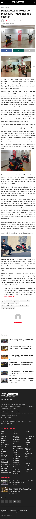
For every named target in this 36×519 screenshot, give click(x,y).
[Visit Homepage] (18, 2)
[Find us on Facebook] (2, 501)
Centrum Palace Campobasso (10, 305)
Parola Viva (16, 460)
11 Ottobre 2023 (18, 20)
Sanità (26, 434)
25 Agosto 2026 (13, 382)
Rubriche (27, 431)
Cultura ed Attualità (4, 456)
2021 (2, 434)
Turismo (27, 461)
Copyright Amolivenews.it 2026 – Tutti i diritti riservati (14, 510)
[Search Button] (34, 2)
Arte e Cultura (5, 444)
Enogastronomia (6, 472)
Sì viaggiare (28, 438)
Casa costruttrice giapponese (10, 303)
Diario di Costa (5, 464)
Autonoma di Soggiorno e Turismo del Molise (17, 301)
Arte (2, 442)
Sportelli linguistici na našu (28, 453)
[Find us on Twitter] (6, 501)
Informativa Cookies (6, 512)
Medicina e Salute (18, 448)
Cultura (3, 453)
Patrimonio (16, 462)
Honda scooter (24, 305)
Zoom (26, 471)
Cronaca (3, 451)
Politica (15, 467)
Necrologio (16, 454)
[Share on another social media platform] (29, 50)
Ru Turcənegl (16, 473)
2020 (2, 431)
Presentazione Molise (8, 308)
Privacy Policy (17, 512)
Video (26, 467)
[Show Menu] (2, 2)
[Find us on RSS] (19, 501)
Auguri (3, 449)
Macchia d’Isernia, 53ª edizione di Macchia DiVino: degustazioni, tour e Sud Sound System (21, 364)
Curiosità (3, 459)
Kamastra (15, 444)
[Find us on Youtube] (14, 501)
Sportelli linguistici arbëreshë (28, 448)
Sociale (27, 440)
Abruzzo (3, 436)
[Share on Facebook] (6, 50)
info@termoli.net (9, 297)
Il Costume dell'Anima (16, 436)
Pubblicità (16, 469)
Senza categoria (29, 436)
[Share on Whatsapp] (18, 50)
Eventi (14, 431)
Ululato (27, 465)
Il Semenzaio (16, 439)
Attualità (7, 7)
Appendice (4, 440)
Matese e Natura (17, 446)
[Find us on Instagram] (10, 501)
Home (2, 7)
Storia (26, 456)
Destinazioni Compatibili (4, 462)
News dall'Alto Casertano (17, 457)
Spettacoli (27, 442)
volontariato (28, 469)
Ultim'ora (27, 463)
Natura (15, 452)
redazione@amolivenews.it (25, 413)
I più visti (15, 434)
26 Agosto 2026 (13, 343)
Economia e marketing (4, 467)
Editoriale (4, 470)
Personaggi (16, 464)
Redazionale (16, 471)
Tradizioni (28, 458)
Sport (26, 444)
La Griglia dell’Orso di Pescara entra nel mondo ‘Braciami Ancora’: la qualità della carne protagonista (20, 348)
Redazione (9, 20)
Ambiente (4, 438)
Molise (15, 450)
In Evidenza (16, 441)
